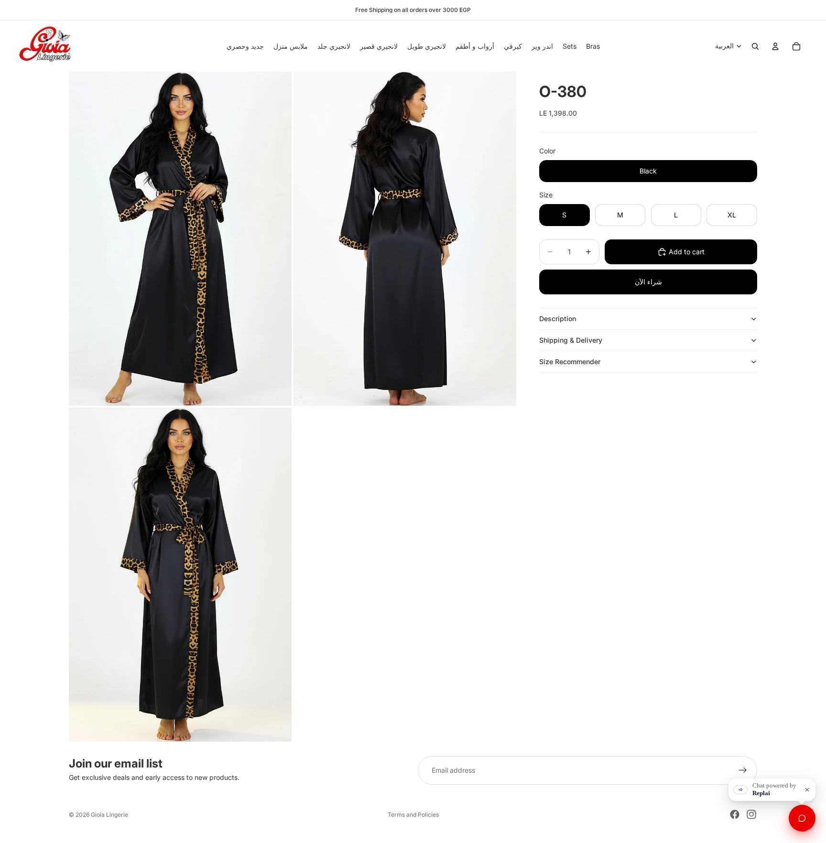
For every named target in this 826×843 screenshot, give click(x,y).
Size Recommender (569, 361)
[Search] (755, 46)
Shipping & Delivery (570, 340)
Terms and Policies (413, 814)
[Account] (775, 46)
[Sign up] (743, 770)
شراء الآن (648, 282)
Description (557, 318)
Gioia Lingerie (109, 814)
